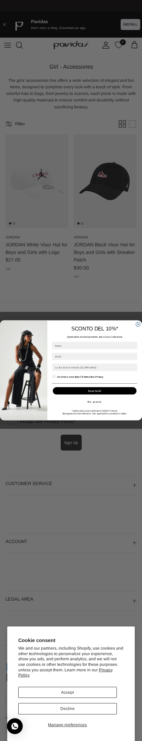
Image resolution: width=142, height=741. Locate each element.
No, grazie (95, 402)
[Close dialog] (138, 324)
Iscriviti (94, 391)
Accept (67, 692)
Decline (67, 708)
